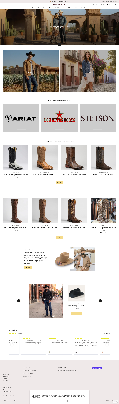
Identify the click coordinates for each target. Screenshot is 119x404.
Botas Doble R (45, 225)
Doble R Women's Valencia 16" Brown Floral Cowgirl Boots (45, 227)
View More (21, 128)
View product (76, 313)
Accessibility (5, 385)
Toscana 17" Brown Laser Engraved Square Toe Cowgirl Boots (16, 228)
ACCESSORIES (57, 7)
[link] (33, 352)
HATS (50, 7)
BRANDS (69, 7)
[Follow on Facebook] (3, 396)
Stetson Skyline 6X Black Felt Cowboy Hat (76, 306)
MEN (33, 7)
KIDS (64, 7)
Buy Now (28, 267)
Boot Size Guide (6, 369)
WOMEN (38, 7)
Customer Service (27, 365)
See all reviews (107, 333)
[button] (12, 344)
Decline (77, 400)
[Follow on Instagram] (6, 396)
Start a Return (6, 376)
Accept (58, 400)
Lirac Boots (15, 225)
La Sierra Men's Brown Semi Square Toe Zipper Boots (74, 174)
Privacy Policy (36, 397)
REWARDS (76, 7)
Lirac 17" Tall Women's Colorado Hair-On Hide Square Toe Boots (103, 228)
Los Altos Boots (44, 172)
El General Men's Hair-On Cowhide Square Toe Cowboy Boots (16, 175)
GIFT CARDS (84, 7)
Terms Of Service (7, 380)
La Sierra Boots (74, 172)
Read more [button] (89, 346)
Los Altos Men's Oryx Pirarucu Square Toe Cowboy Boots (44, 174)
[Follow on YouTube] (10, 396)
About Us (5, 367)
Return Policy (6, 374)
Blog (4, 389)
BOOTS (44, 7)
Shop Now (30, 72)
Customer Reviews (7, 387)
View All (59, 182)
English (102, 4)
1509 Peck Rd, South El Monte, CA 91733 (67, 370)
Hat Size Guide (6, 372)
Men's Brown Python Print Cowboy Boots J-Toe (103, 174)
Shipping (5, 378)
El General (16, 172)
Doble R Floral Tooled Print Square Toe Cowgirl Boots (74, 227)
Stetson (76, 303)
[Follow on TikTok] (13, 396)
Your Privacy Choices (7, 391)
